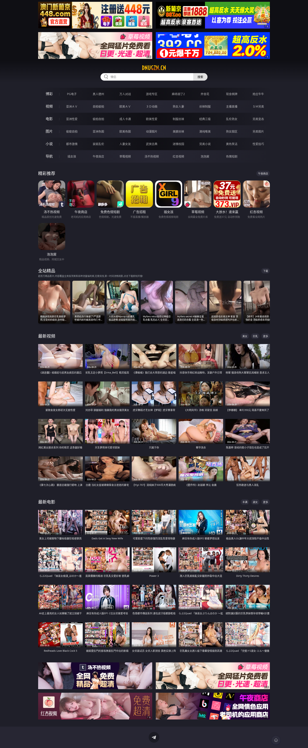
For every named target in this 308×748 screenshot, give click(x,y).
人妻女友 (125, 144)
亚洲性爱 (72, 119)
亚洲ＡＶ (72, 106)
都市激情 (72, 144)
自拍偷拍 (98, 106)
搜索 (200, 77)
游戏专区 (151, 94)
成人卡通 (125, 119)
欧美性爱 (151, 119)
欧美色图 (125, 131)
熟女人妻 (178, 106)
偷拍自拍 (98, 119)
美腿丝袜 (178, 131)
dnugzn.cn (154, 67)
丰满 (244, 502)
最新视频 (46, 336)
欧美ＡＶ (125, 106)
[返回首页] (276, 740)
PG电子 (72, 94)
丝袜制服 (205, 106)
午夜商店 (98, 156)
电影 (49, 118)
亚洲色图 (98, 131)
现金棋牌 (231, 94)
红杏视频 (178, 156)
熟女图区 (231, 131)
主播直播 (231, 106)
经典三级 (205, 119)
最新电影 (46, 502)
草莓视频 (125, 156)
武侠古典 (151, 144)
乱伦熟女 (231, 119)
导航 (49, 156)
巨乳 (255, 336)
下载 (265, 271)
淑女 (255, 502)
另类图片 (258, 131)
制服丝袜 (178, 119)
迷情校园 (178, 144)
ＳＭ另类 (258, 106)
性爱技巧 (258, 144)
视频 (49, 106)
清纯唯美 (205, 131)
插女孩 (72, 156)
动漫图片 (151, 131)
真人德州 (98, 94)
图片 (49, 131)
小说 (49, 143)
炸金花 (205, 94)
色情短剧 (231, 156)
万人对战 (125, 94)
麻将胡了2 (178, 94)
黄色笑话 (231, 144)
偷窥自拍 (72, 131)
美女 (244, 336)
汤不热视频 (152, 156)
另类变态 (258, 119)
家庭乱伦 (98, 144)
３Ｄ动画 (151, 106)
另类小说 (205, 144)
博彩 (49, 93)
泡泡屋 (205, 156)
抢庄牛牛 (258, 94)
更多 (265, 336)
